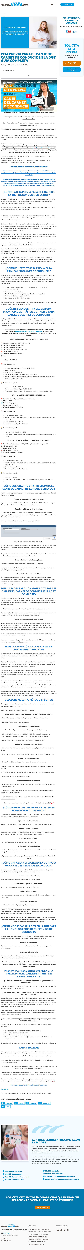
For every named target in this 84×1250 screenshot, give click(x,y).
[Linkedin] (67, 1230)
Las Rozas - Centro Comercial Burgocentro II (62, 1179)
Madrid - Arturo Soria (13, 1171)
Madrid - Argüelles (52, 1171)
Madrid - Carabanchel (13, 1174)
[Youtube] (58, 1230)
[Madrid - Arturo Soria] (4, 1171)
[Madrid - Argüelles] (44, 1171)
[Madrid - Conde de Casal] (4, 1180)
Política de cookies (5, 1240)
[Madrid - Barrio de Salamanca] (4, 1177)
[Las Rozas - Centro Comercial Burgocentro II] (44, 1179)
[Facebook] (61, 1230)
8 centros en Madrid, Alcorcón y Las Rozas (28, 331)
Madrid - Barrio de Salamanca (16, 1177)
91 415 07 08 (6, 1233)
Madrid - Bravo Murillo (54, 1174)
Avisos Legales (5, 1238)
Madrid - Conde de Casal (14, 1180)
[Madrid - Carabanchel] (4, 1174)
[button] (52, 4)
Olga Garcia (4, 1089)
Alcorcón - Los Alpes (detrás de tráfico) (60, 1176)
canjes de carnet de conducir (40, 148)
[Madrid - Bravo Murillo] (44, 1174)
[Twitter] (64, 1230)
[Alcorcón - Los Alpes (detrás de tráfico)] (44, 1176)
